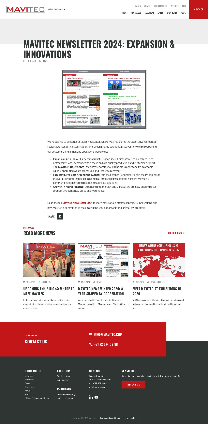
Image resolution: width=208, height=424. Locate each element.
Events (138, 5)
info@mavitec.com (108, 334)
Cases (160, 12)
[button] (57, 9)
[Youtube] (96, 397)
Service (147, 5)
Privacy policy (130, 418)
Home (124, 12)
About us (175, 5)
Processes (136, 12)
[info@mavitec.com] (90, 334)
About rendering (160, 5)
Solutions (149, 12)
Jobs (184, 5)
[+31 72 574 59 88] (91, 344)
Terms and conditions (110, 418)
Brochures (172, 12)
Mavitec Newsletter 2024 (78, 202)
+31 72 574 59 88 (106, 344)
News (183, 12)
